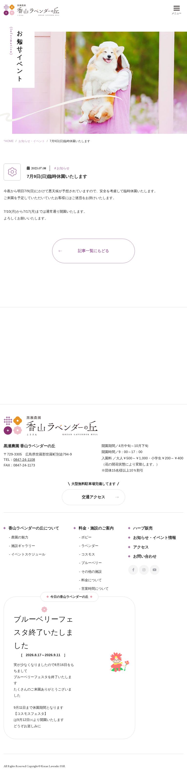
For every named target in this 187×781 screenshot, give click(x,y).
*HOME (9, 141)
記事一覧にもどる (93, 251)
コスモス (88, 554)
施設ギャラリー (23, 546)
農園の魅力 (19, 537)
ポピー (86, 537)
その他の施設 (91, 571)
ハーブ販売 (143, 528)
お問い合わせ (145, 556)
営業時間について (95, 588)
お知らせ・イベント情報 (154, 538)
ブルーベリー (91, 563)
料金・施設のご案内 (96, 528)
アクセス (141, 547)
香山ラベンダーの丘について (34, 528)
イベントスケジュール (28, 554)
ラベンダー (89, 546)
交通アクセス (93, 497)
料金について (91, 580)
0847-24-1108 (24, 460)
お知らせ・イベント (32, 141)
